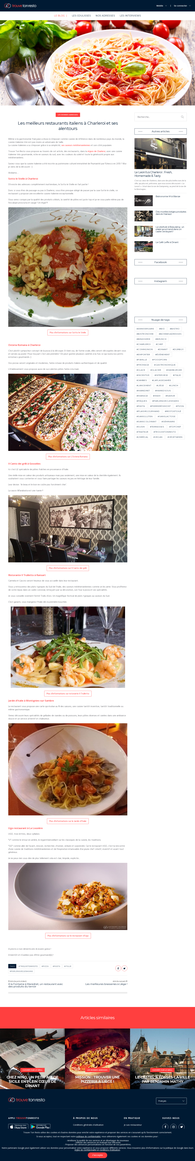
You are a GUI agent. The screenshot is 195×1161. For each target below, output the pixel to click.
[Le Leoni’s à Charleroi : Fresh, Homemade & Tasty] (160, 153)
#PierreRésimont (160, 406)
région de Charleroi (96, 151)
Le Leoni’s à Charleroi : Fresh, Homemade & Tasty (153, 174)
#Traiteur (142, 432)
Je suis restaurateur (133, 1125)
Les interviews (130, 15)
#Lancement (144, 385)
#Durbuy (178, 349)
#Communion (145, 349)
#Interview (161, 375)
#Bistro (175, 329)
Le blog (60, 15)
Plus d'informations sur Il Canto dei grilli (68, 568)
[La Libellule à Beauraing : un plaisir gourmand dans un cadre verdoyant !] (143, 231)
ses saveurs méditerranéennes (75, 145)
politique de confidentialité (88, 1136)
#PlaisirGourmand (148, 411)
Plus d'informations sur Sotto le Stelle (68, 333)
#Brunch (160, 339)
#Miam (156, 396)
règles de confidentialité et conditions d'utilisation (97, 1150)
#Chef (159, 344)
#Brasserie (143, 339)
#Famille (142, 359)
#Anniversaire (145, 329)
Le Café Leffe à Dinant (167, 242)
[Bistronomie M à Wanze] (143, 200)
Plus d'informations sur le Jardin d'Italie (67, 821)
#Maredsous (163, 390)
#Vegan (157, 437)
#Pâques (142, 401)
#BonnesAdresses (170, 334)
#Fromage (143, 365)
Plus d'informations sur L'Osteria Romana (68, 457)
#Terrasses (157, 427)
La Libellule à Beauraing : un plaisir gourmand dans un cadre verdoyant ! (170, 229)
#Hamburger (174, 370)
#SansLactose (166, 416)
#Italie (67, 966)
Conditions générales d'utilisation (88, 1125)
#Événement (162, 354)
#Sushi (141, 427)
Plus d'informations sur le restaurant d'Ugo (68, 936)
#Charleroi (144, 344)
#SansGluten (145, 416)
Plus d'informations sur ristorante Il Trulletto (68, 694)
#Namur (170, 396)
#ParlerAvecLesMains (21, 971)
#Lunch (173, 385)
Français (162, 1100)
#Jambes (142, 380)
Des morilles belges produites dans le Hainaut (171, 212)
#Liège (160, 385)
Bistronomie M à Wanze (168, 196)
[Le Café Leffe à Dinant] (143, 246)
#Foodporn (159, 359)
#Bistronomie (145, 334)
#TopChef (175, 427)
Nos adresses (105, 15)
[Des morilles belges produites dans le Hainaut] (143, 216)
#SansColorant (146, 421)
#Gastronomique (165, 365)
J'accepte (97, 1155)
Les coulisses (81, 15)
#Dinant (163, 349)
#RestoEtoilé (173, 411)
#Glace (141, 370)
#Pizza (45, 966)
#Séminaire (168, 421)
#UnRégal (142, 437)
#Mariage (142, 396)
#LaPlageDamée (161, 380)
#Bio (162, 329)
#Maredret (143, 390)
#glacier (155, 370)
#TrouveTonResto (28, 966)
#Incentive (143, 375)
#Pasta (56, 966)
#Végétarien (175, 437)
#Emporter (143, 354)
